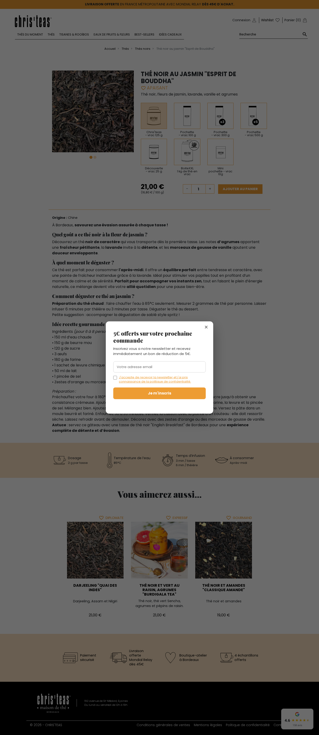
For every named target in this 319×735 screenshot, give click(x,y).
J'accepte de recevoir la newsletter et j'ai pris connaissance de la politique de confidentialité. (155, 379)
